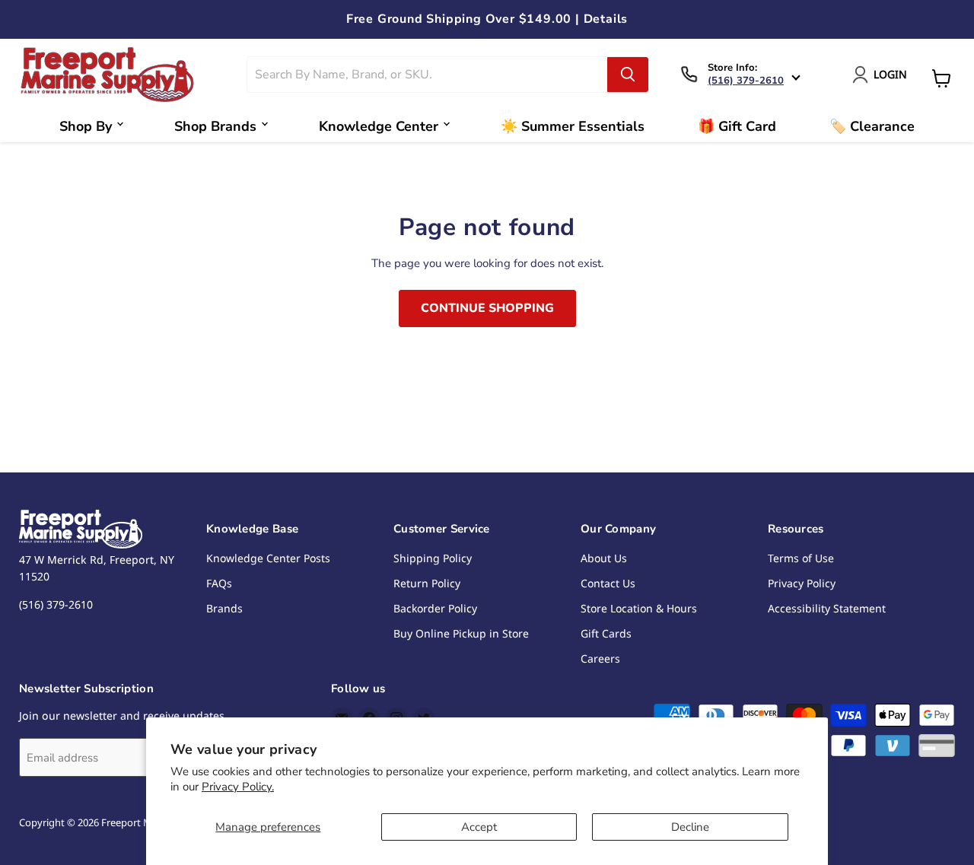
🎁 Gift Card (737, 126)
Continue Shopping (487, 308)
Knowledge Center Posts (268, 558)
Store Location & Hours (639, 608)
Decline (690, 827)
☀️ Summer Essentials (573, 126)
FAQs (219, 583)
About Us (604, 558)
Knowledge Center (378, 126)
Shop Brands (215, 126)
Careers (600, 658)
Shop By (85, 126)
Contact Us (608, 583)
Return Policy (426, 583)
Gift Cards (606, 633)
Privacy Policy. (238, 786)
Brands (224, 608)
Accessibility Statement (827, 608)
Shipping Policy (432, 558)
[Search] (627, 74)
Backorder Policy (435, 608)
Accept (479, 827)
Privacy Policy (802, 583)
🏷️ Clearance (872, 126)
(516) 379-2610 (746, 80)
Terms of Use (801, 558)
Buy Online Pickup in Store (461, 633)
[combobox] (427, 74)
